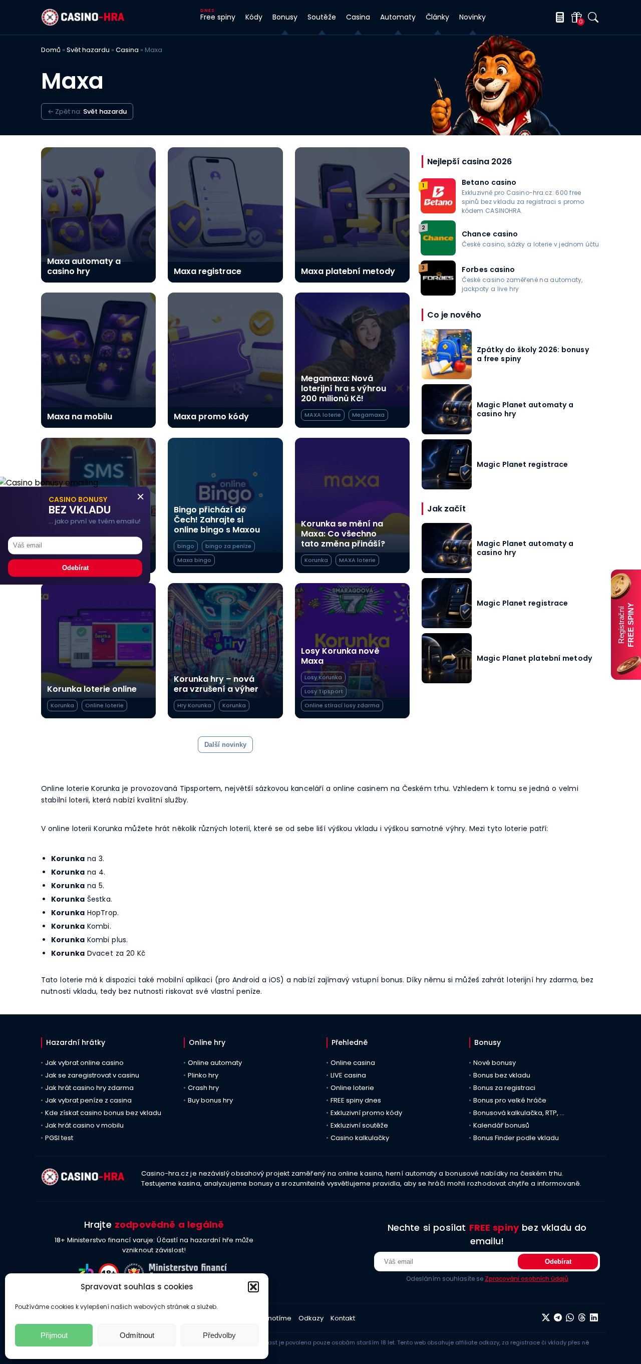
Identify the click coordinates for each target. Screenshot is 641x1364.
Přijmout (54, 1335)
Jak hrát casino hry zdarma (89, 1088)
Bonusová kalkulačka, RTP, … (518, 1113)
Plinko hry (203, 1075)
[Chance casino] (438, 252)
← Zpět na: (87, 111)
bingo (185, 546)
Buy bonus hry (210, 1100)
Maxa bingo (194, 560)
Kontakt (343, 1318)
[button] (253, 1287)
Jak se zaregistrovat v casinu (92, 1075)
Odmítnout (137, 1335)
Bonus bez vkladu (501, 1075)
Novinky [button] (472, 17)
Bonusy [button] (284, 17)
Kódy (253, 17)
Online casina (353, 1062)
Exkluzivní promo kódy (366, 1113)
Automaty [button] (398, 17)
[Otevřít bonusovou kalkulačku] (558, 17)
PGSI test (59, 1138)
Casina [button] (358, 17)
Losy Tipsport (323, 691)
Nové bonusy (494, 1062)
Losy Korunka (323, 677)
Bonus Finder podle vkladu (516, 1138)
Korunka (316, 560)
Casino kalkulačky (360, 1138)
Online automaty (215, 1062)
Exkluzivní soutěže (359, 1125)
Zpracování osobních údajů (526, 1278)
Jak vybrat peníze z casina (88, 1100)
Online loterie (104, 705)
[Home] (83, 23)
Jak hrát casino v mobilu (84, 1125)
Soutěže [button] (321, 17)
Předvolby (219, 1335)
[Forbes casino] (438, 293)
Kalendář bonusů (501, 1125)
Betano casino (489, 182)
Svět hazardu (88, 50)
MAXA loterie (322, 415)
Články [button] (437, 17)
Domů (51, 50)
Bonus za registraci (504, 1088)
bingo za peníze (228, 546)
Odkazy (311, 1318)
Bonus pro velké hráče (509, 1100)
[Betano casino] (438, 210)
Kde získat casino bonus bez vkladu (103, 1113)
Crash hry (203, 1088)
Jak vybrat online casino (84, 1062)
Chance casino (490, 234)
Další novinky (225, 744)
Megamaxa (368, 415)
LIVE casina (348, 1075)
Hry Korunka (194, 705)
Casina (127, 50)
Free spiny (217, 17)
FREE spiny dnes (356, 1100)
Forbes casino (488, 269)
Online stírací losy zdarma (342, 705)
